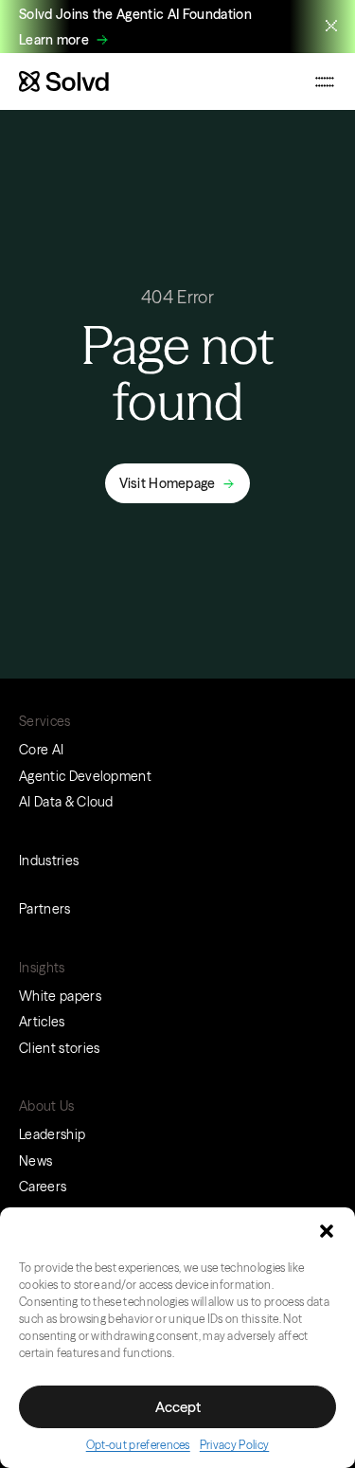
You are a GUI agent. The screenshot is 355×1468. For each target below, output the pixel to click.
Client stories (59, 1048)
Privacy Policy (234, 1445)
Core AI (41, 749)
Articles (42, 1021)
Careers (42, 1186)
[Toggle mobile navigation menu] (324, 81)
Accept (178, 1407)
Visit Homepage (167, 483)
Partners (45, 908)
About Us (47, 1106)
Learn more (54, 40)
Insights (42, 967)
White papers (60, 996)
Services (45, 721)
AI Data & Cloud (66, 801)
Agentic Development (85, 776)
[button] (326, 1231)
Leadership (52, 1134)
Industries (49, 860)
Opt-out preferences (138, 1445)
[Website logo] (64, 81)
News (35, 1160)
